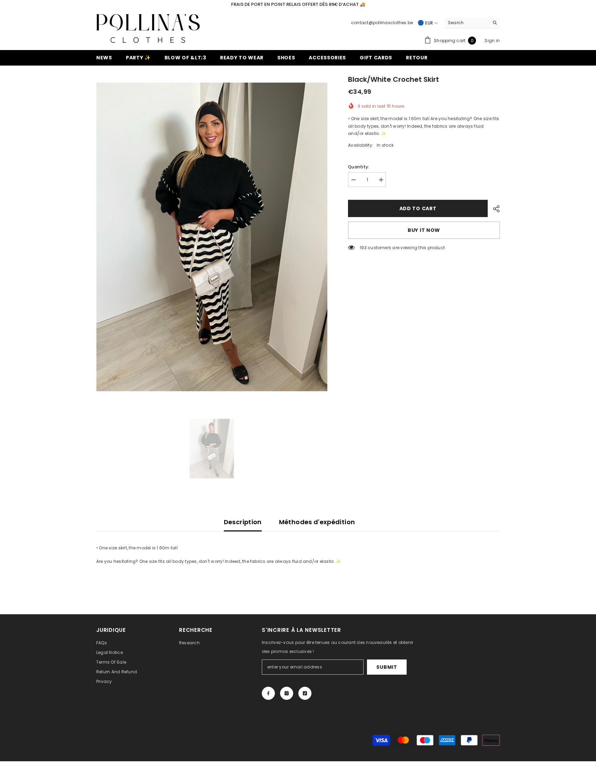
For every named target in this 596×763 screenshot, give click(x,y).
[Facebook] (268, 693)
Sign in (492, 40)
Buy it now (424, 230)
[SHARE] (494, 208)
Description (243, 522)
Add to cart (418, 208)
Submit (386, 667)
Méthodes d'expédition (317, 522)
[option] (212, 237)
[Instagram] (286, 693)
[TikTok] (304, 693)
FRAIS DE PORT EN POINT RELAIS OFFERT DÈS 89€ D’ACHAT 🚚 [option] (298, 4)
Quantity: (358, 167)
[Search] (472, 23)
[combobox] (467, 23)
